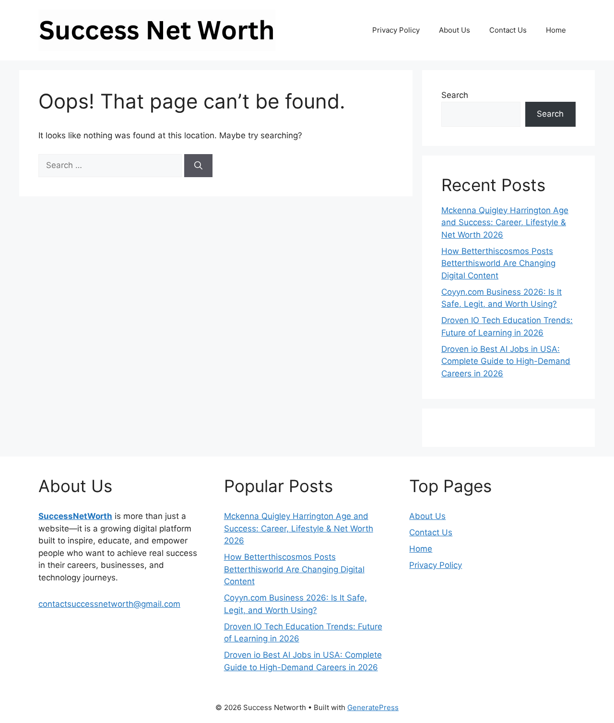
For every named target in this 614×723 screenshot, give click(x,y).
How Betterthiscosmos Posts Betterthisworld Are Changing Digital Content (498, 263)
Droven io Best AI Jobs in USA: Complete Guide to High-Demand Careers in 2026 (505, 361)
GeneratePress (373, 707)
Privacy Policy (396, 30)
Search (454, 95)
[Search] (198, 165)
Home (556, 30)
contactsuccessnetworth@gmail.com (109, 604)
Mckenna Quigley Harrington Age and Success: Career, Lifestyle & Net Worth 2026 (504, 222)
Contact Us (508, 30)
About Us (454, 30)
